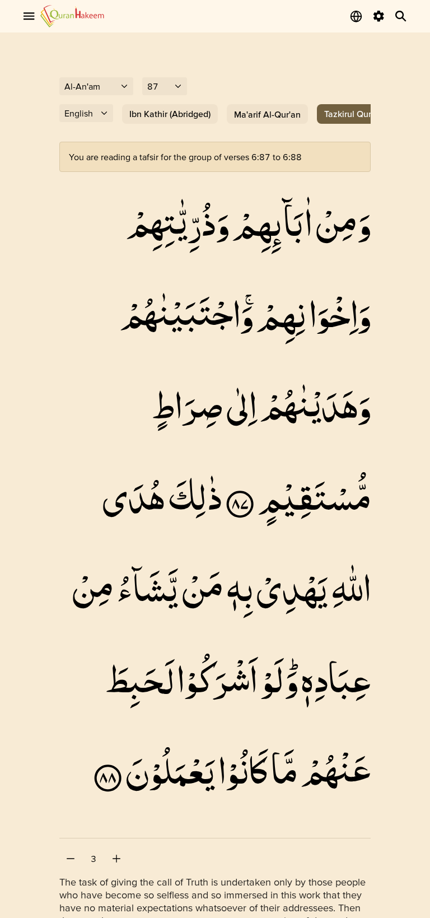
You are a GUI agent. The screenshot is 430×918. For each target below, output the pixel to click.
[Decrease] (70, 858)
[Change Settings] (378, 16)
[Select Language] (356, 16)
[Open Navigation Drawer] (29, 16)
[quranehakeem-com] (72, 15)
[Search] (401, 16)
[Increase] (116, 858)
